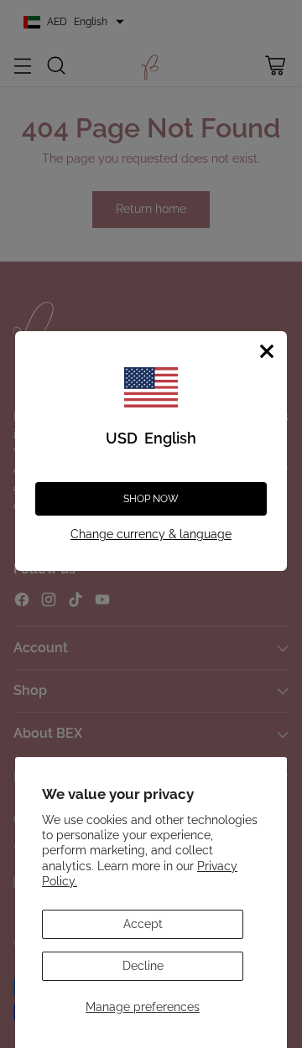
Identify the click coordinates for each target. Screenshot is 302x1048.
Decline (143, 966)
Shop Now (151, 499)
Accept (143, 924)
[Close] (267, 351)
